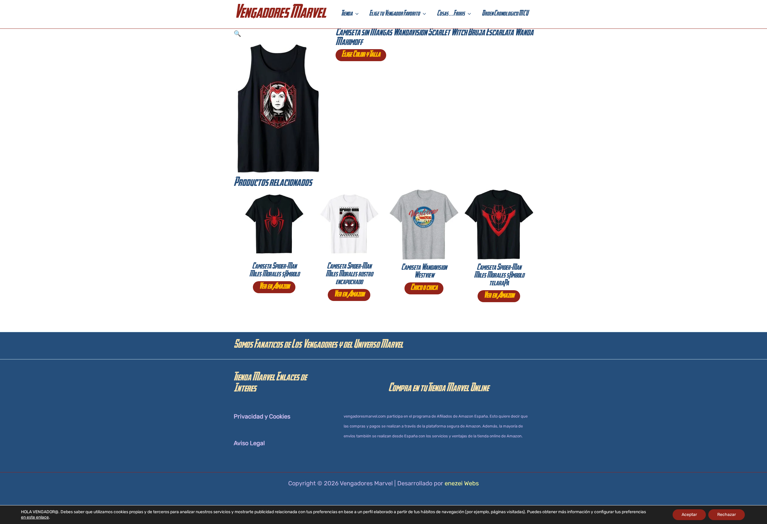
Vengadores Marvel (280, 14)
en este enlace (35, 517)
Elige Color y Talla (361, 55)
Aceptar (689, 514)
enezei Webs (462, 483)
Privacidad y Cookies (262, 416)
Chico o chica (423, 288)
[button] (355, 14)
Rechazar (726, 514)
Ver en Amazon (274, 287)
